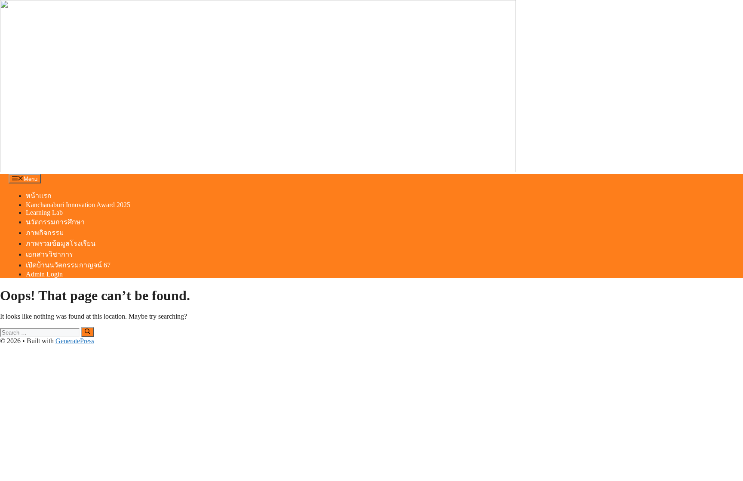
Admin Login (44, 274)
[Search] (87, 332)
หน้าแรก (39, 195)
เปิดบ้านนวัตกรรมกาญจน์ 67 (68, 265)
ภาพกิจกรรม (45, 232)
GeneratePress (74, 340)
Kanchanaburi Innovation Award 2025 (78, 204)
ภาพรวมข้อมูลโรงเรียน (60, 243)
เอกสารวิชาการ (49, 254)
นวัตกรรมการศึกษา (55, 222)
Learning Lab (44, 212)
